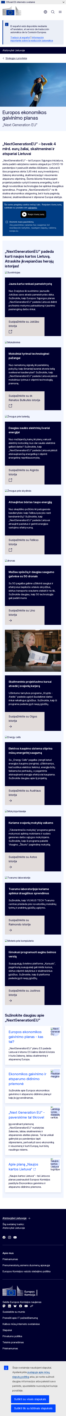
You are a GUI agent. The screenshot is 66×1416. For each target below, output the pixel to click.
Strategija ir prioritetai (16, 58)
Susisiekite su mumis (13, 1311)
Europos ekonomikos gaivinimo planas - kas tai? (26, 1037)
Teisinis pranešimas (13, 1342)
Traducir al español (20, 37)
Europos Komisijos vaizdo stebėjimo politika (26, 1271)
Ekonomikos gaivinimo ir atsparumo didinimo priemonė (27, 1079)
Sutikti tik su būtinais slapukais (33, 1408)
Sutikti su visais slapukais (30, 1399)
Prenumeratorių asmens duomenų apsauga (26, 1265)
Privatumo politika (12, 1336)
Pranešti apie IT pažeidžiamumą (20, 1317)
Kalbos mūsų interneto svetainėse (21, 1324)
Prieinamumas (10, 1259)
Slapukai (7, 1330)
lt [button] (45, 12)
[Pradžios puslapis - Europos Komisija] (11, 10)
